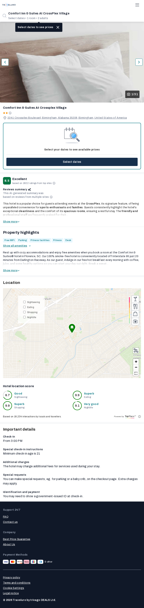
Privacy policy (11, 577)
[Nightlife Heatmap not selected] (135, 299)
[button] (72, 328)
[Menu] (137, 4)
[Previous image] (5, 62)
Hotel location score (18, 386)
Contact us (10, 522)
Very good (91, 404)
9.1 (77, 405)
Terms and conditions (16, 582)
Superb (89, 393)
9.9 (77, 395)
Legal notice (11, 593)
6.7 (7, 395)
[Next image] (138, 62)
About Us (9, 544)
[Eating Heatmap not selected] (135, 306)
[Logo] (9, 5)
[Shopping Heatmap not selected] (135, 314)
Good (18, 393)
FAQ (5, 516)
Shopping (32, 312)
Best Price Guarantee (16, 539)
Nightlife (31, 317)
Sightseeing (33, 302)
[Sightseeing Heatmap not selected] (135, 321)
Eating (30, 307)
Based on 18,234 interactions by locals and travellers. (32, 416)
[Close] (58, 27)
